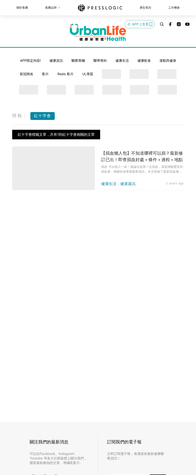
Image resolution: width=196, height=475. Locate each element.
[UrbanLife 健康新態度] (98, 32)
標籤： (20, 115)
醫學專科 (100, 60)
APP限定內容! (30, 60)
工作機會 (174, 7)
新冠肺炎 (26, 74)
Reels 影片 (65, 74)
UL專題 (87, 74)
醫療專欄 (78, 60)
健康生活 (122, 60)
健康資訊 (56, 60)
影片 (45, 74)
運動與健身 (167, 60)
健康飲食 (144, 60)
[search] (162, 24)
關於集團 (22, 7)
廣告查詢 (145, 7)
